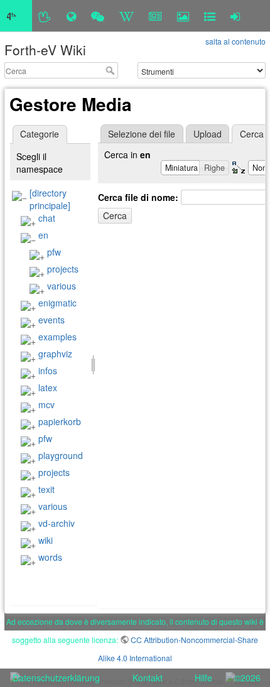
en (43, 235)
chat (46, 218)
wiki (45, 540)
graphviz (55, 353)
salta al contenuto (235, 41)
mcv (46, 404)
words (50, 557)
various (61, 285)
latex (47, 387)
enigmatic (57, 302)
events (51, 319)
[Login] (235, 15)
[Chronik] (71, 15)
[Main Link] (16, 15)
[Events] (98, 15)
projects (62, 268)
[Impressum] (210, 15)
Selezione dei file (141, 133)
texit (46, 489)
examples (57, 336)
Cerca (111, 70)
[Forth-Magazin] (155, 15)
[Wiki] (126, 15)
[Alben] (183, 15)
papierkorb (59, 421)
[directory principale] (50, 199)
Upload (207, 133)
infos (47, 370)
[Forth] (45, 15)
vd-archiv (56, 523)
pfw (54, 252)
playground (60, 455)
